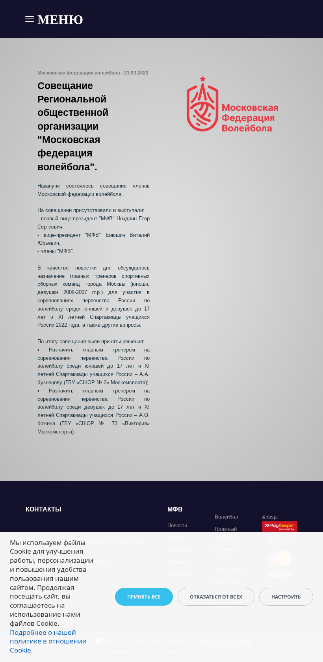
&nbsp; (270, 517)
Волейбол (226, 517)
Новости (177, 525)
